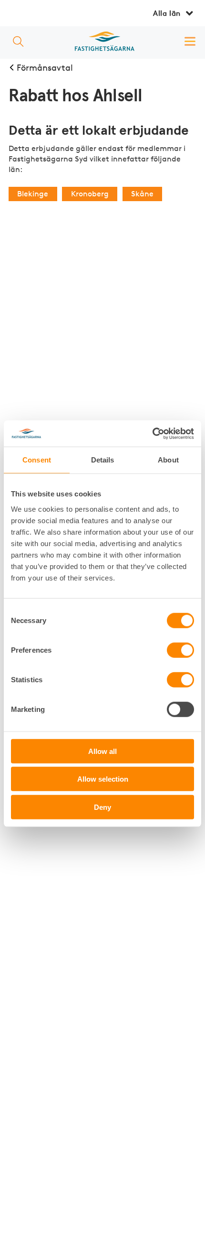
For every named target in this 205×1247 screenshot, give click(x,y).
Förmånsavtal (45, 67)
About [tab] (168, 460)
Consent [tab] (36, 460)
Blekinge (32, 193)
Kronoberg (90, 193)
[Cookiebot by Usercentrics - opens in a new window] (152, 434)
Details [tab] (102, 460)
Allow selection (102, 779)
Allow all (102, 751)
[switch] (180, 650)
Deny (102, 807)
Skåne (142, 193)
